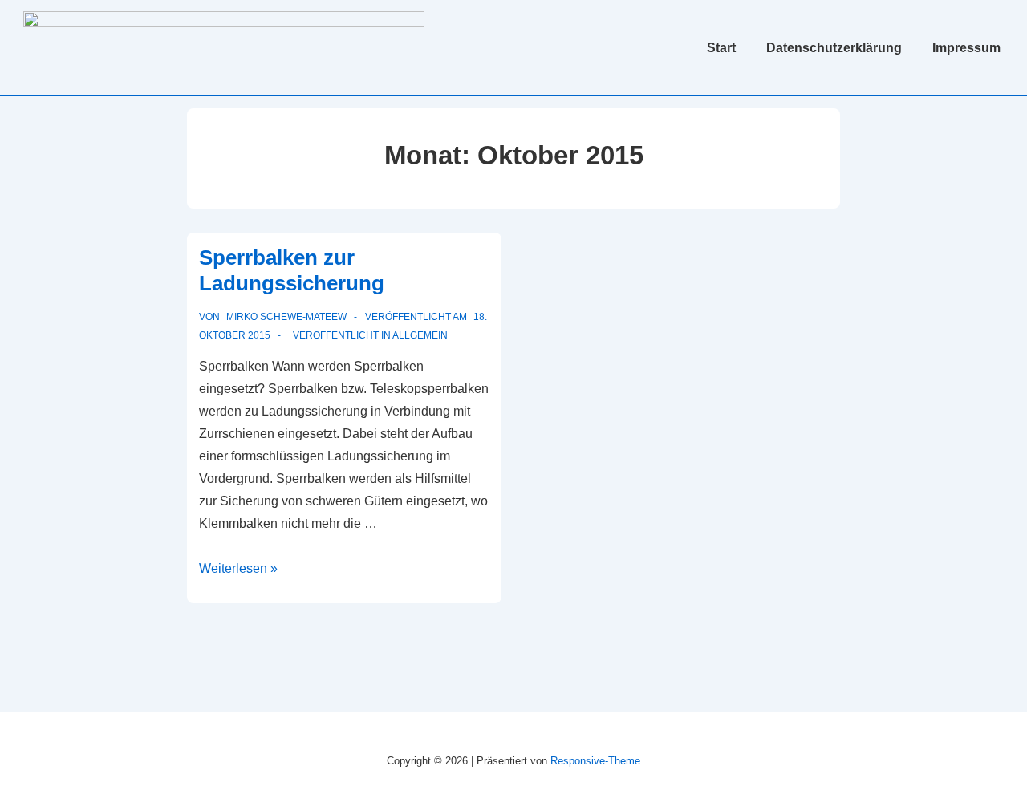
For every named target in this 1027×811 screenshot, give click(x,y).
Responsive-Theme (595, 761)
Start (721, 48)
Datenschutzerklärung (834, 48)
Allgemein (420, 335)
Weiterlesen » (238, 568)
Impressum (966, 48)
